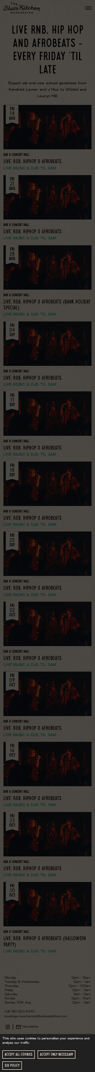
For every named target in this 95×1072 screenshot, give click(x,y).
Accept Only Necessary (56, 1054)
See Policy (12, 1065)
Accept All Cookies (19, 1054)
